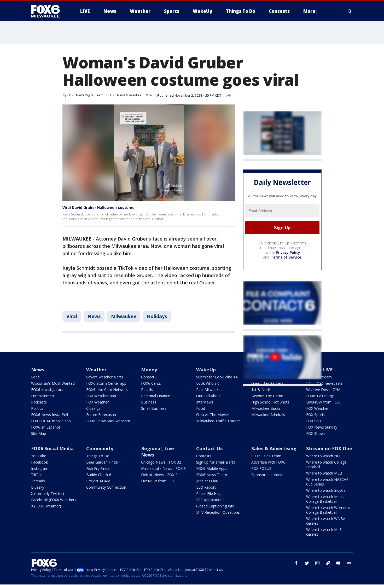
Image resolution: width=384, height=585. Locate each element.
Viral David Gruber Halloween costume (98, 207)
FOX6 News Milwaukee (124, 95)
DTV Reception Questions (218, 512)
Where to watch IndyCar (326, 490)
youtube (338, 563)
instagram (317, 563)
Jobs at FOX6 (207, 480)
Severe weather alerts (104, 377)
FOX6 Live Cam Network (107, 389)
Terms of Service (286, 257)
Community (99, 448)
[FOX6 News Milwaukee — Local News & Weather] (48, 11)
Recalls (147, 389)
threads (328, 563)
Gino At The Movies (213, 414)
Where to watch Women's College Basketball (328, 510)
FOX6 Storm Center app (106, 383)
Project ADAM (98, 480)
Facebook (39, 462)
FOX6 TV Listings (320, 395)
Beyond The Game (267, 395)
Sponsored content (267, 474)
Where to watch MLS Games (324, 532)
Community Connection (106, 487)
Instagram (39, 468)
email (349, 563)
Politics (37, 408)
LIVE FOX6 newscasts (324, 383)
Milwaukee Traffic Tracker (218, 420)
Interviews (204, 402)
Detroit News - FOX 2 (159, 474)
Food (200, 408)
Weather (96, 369)
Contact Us (209, 448)
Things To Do (97, 455)
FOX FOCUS (261, 468)
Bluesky (37, 487)
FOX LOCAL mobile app (51, 420)
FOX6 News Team (211, 474)
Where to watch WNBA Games (325, 521)
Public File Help (209, 493)
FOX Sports (315, 414)
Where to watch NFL (323, 455)
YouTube (38, 455)
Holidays (157, 316)
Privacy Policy (288, 252)
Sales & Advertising (273, 448)
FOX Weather (97, 402)
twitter (307, 563)
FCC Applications (210, 499)
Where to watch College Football (326, 464)
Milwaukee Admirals (268, 414)
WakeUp (206, 369)
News (94, 316)
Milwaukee (123, 316)
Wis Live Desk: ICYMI (323, 389)
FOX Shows (315, 433)
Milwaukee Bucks (266, 408)
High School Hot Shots (270, 402)
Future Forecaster (101, 414)
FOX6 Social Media (52, 448)
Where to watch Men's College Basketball (325, 499)
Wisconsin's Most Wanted (53, 383)
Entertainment (43, 395)
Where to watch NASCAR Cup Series (327, 482)
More (309, 11)
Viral (149, 95)
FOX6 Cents (151, 383)
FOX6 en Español (45, 427)
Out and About (208, 395)
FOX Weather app (101, 395)
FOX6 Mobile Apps (211, 468)
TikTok (37, 474)
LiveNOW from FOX (323, 402)
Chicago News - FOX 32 (161, 462)
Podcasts (39, 402)
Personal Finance (155, 395)
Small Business (153, 408)
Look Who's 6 (207, 383)
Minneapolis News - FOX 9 (163, 468)
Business (148, 402)
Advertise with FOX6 (268, 462)
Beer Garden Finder (102, 462)
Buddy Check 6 (98, 474)
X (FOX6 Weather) (46, 506)
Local (35, 377)
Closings (93, 408)
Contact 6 (149, 377)
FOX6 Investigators (47, 389)
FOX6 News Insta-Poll (49, 414)
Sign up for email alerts (215, 462)
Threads (38, 480)
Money (149, 369)
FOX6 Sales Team (266, 455)
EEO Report (206, 487)
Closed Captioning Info (215, 506)
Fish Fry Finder (98, 468)
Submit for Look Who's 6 (217, 377)
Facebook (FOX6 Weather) (53, 499)
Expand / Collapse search (350, 11)
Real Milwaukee (209, 389)
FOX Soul (314, 420)
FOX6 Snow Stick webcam (108, 420)
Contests (203, 455)
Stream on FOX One (329, 448)
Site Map (38, 433)
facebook (296, 563)
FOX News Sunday (321, 427)
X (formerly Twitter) (47, 493)
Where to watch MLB (324, 473)
